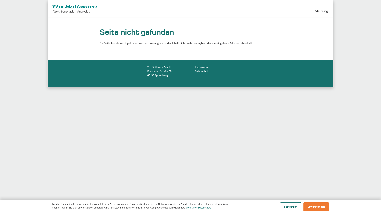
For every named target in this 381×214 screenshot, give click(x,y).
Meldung (321, 11)
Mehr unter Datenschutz (198, 208)
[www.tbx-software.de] (74, 8)
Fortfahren (290, 207)
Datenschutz (202, 71)
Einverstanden (316, 207)
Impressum (201, 67)
